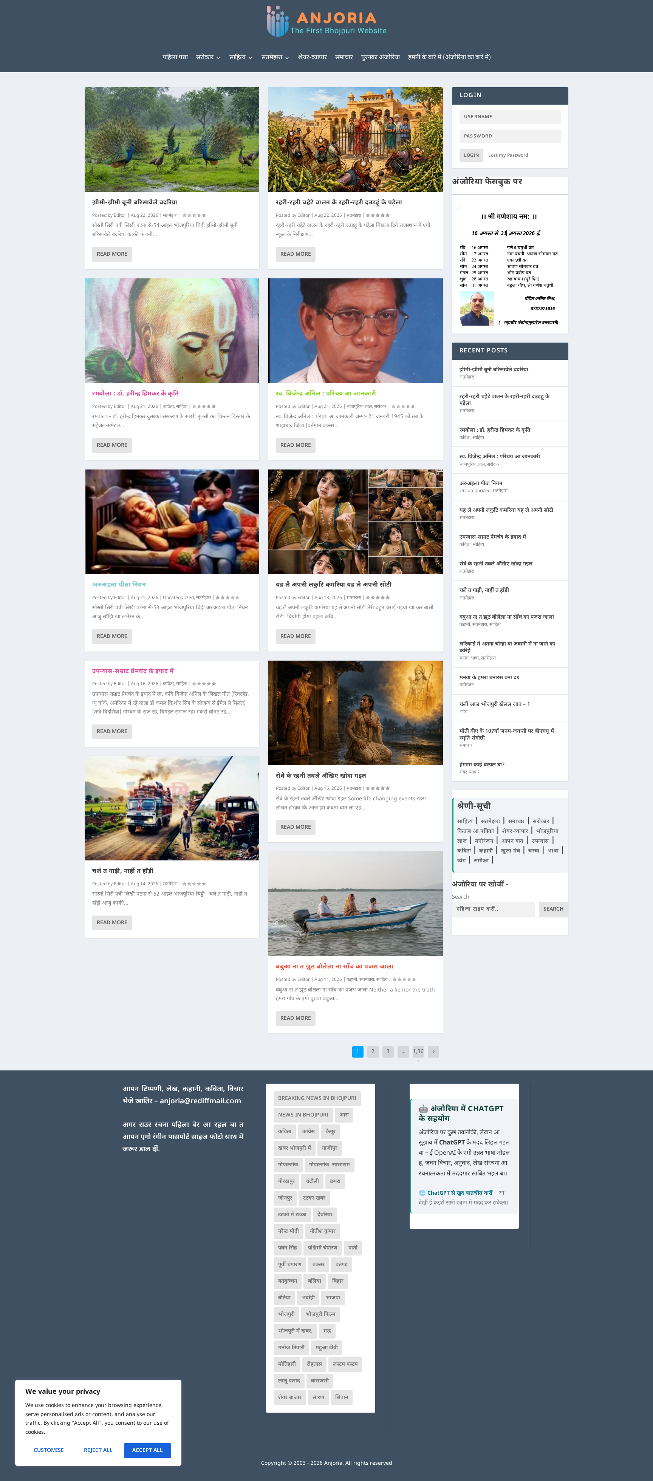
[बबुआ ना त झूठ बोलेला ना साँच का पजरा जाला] (355, 903)
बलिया (314, 1281)
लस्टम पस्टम (345, 1364)
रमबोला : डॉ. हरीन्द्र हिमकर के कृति (135, 394)
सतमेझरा (272, 58)
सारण (318, 1397)
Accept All (147, 1450)
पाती (352, 1248)
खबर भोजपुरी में (294, 1148)
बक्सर (319, 1264)
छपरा (335, 1181)
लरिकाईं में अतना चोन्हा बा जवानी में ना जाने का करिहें (507, 648)
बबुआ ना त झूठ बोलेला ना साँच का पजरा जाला (334, 967)
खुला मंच (511, 851)
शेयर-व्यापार (312, 58)
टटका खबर (314, 1198)
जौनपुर (285, 1198)
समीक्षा (482, 861)
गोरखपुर (286, 1181)
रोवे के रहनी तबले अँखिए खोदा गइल (321, 776)
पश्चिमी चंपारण (322, 1248)
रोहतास (314, 1364)
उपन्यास (540, 841)
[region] (98, 1423)
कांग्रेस (308, 1131)
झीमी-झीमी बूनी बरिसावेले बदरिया (135, 203)
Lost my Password (508, 156)
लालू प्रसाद (289, 1381)
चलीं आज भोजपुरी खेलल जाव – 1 (495, 704)
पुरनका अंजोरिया (380, 58)
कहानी (352, 980)
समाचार (344, 58)
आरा (344, 1115)
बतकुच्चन (287, 1281)
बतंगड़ (342, 1264)
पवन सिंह (287, 1248)
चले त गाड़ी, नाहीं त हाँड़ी (122, 872)
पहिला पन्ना (175, 58)
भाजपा (333, 1298)
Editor (120, 216)
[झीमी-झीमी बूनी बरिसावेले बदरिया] (172, 139)
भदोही (308, 1298)
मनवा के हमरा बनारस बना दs (489, 677)
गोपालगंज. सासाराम (329, 1165)
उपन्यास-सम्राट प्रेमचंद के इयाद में (132, 672)
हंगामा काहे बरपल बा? (482, 765)
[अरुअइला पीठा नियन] (172, 521)
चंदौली (312, 1181)
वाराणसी (320, 1381)
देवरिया (324, 1214)
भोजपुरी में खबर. (295, 1331)
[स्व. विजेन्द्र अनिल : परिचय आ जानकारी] (355, 330)
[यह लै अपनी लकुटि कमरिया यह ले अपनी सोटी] (355, 521)
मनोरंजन (467, 685)
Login (471, 156)
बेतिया (284, 1298)
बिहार (338, 1281)
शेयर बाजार (290, 1397)
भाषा (475, 658)
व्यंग (462, 861)
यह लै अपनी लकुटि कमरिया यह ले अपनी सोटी (334, 585)
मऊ (327, 1331)
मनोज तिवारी (291, 1347)
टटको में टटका (292, 1214)
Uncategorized (178, 598)
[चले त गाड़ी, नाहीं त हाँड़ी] (172, 808)
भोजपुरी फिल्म (321, 1314)
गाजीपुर (329, 1148)
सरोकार (205, 58)
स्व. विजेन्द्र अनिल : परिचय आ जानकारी (326, 394)
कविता (168, 407)
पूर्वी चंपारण (290, 1264)
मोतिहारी (287, 1364)
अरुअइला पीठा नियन (119, 585)
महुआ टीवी (327, 1347)
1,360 (418, 1057)
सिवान (341, 1397)
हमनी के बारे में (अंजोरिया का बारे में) (449, 58)
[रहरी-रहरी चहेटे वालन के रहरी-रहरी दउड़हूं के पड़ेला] (355, 139)
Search (460, 897)
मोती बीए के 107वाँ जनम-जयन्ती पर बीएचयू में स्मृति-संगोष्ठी (507, 735)
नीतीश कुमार (323, 1231)
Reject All (98, 1450)
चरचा (464, 658)
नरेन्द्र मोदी (288, 1231)
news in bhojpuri (303, 1115)
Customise (49, 1450)
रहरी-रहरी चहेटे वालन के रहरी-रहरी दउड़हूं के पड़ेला (339, 203)
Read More (112, 254)
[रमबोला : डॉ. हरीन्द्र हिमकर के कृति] (172, 330)
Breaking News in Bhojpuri (317, 1098)
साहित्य (237, 58)
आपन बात (512, 841)
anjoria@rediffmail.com (200, 1101)
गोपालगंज (288, 1165)
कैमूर (331, 1131)
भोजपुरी (286, 1314)
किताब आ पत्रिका (476, 831)
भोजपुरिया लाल (359, 407)
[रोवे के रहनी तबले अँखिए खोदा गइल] (355, 713)
